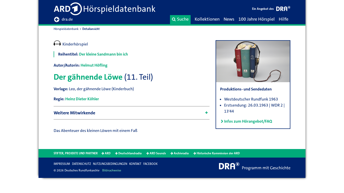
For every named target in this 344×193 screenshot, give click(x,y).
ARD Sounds (158, 153)
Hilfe (283, 19)
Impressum (62, 164)
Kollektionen (207, 19)
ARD (108, 153)
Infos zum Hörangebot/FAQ (248, 121)
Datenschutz (81, 164)
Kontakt (135, 164)
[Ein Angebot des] (283, 9)
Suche (183, 19)
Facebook (150, 164)
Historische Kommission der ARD (218, 153)
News (229, 19)
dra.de (67, 19)
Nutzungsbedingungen (110, 164)
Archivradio (181, 153)
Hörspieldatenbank (66, 29)
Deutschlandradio (130, 153)
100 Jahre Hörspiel (256, 19)
